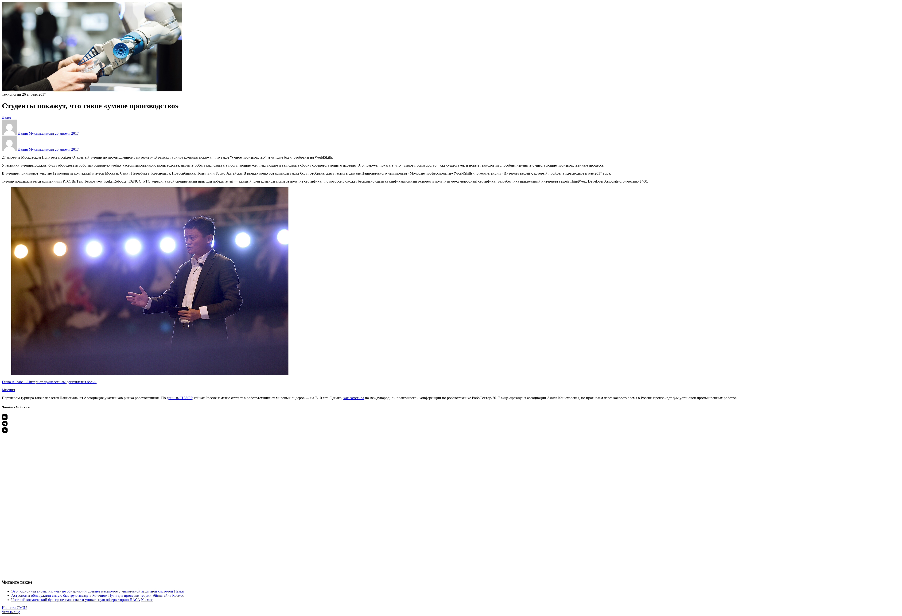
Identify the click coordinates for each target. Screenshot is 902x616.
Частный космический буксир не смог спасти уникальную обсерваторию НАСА (75, 600)
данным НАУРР (179, 398)
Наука (179, 591)
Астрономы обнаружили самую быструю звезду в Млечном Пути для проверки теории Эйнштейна (91, 595)
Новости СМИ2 (14, 608)
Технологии (11, 94)
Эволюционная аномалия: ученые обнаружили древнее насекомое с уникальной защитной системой (92, 591)
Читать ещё (11, 612)
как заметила (353, 398)
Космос (178, 595)
